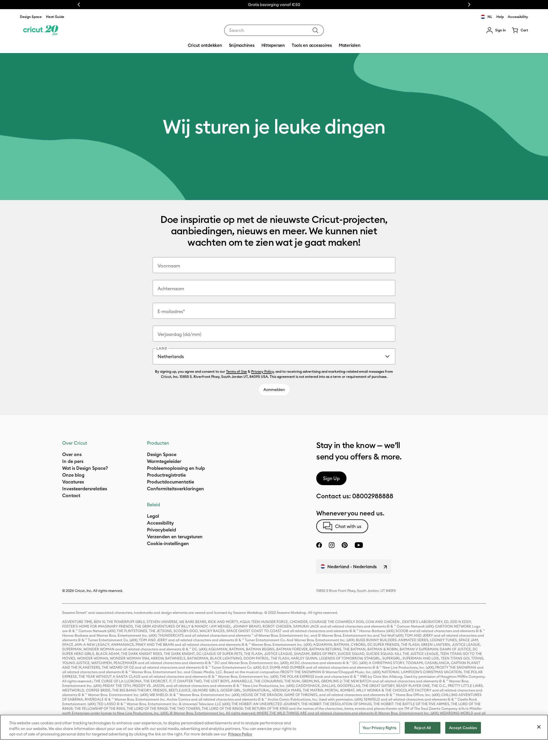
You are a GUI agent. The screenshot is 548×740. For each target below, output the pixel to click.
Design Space (31, 17)
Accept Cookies (463, 727)
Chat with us (348, 526)
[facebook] (319, 545)
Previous (78, 4)
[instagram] (332, 545)
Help (500, 17)
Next (469, 4)
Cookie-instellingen (168, 543)
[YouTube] (358, 545)
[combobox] (274, 30)
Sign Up (331, 478)
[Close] (539, 727)
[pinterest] (344, 545)
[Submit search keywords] (315, 30)
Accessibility (518, 17)
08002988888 (372, 496)
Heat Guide (55, 17)
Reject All (422, 727)
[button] (496, 30)
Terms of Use (236, 371)
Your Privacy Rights (379, 727)
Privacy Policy (262, 371)
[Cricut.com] (40, 30)
